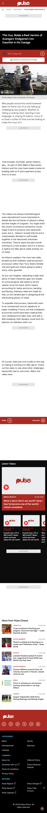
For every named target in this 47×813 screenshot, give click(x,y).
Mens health (18, 9)
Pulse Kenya (7, 788)
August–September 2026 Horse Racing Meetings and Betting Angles (28, 698)
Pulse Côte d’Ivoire (31, 789)
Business (31, 745)
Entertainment (19, 639)
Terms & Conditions (10, 769)
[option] (12, 531)
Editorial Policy (33, 760)
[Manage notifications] (42, 808)
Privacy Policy (8, 773)
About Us (6, 760)
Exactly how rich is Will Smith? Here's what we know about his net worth (12, 536)
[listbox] (24, 531)
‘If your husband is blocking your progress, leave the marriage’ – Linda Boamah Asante (28, 630)
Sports (16, 653)
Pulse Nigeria (7, 783)
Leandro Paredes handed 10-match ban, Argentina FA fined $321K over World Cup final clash (27, 658)
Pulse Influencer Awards (34, 765)
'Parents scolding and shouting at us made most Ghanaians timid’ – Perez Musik (28, 644)
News (15, 680)
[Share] (42, 53)
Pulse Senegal (33, 783)
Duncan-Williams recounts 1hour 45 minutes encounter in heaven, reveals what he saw (28, 671)
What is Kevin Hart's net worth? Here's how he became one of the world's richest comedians (23, 504)
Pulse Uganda (8, 793)
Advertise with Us (9, 764)
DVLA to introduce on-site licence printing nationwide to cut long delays (27, 685)
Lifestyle (9, 9)
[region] (23, 531)
